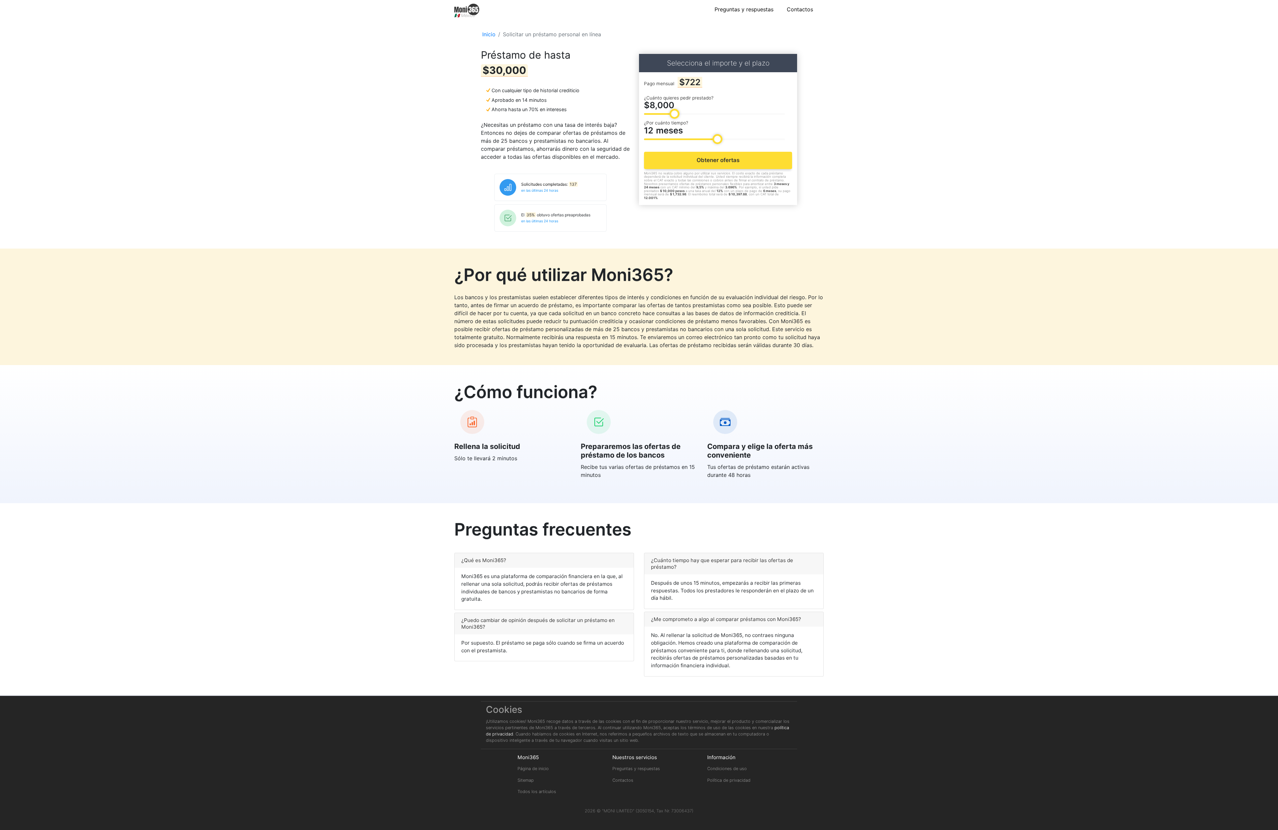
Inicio (489, 34)
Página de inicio (533, 768)
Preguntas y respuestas (744, 9)
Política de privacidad (728, 780)
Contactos (800, 9)
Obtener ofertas (718, 160)
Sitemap (526, 780)
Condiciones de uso (727, 768)
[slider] (675, 114)
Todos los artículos (537, 791)
